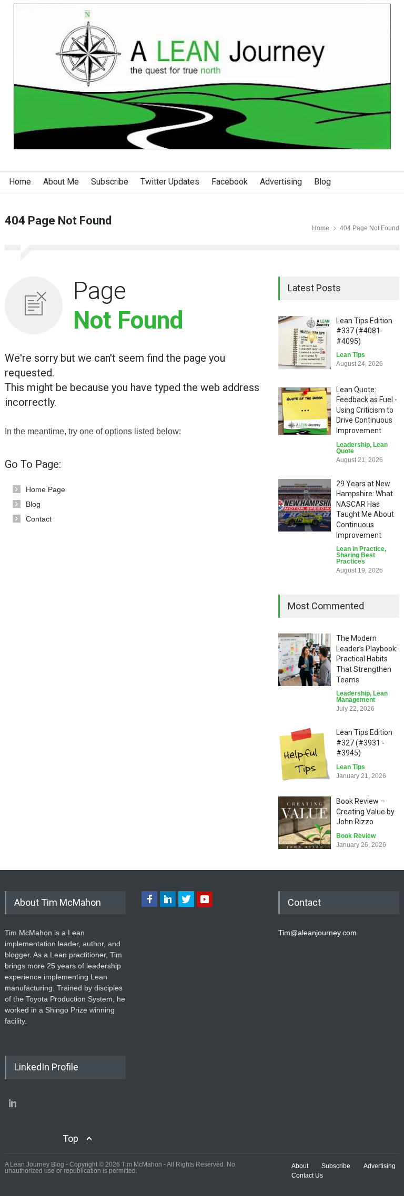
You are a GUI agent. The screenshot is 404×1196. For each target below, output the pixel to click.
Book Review (356, 836)
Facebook (229, 182)
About (299, 1166)
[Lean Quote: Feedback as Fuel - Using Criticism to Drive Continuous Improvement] (304, 411)
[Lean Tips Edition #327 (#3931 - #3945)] (304, 754)
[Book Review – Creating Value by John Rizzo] (304, 822)
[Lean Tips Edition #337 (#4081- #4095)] (304, 342)
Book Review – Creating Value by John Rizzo (365, 811)
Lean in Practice (360, 549)
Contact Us (307, 1175)
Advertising (281, 182)
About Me (61, 182)
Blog (322, 182)
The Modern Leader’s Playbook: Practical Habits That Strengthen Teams (367, 658)
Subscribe (109, 182)
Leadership (353, 444)
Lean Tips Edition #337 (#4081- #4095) (364, 330)
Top (70, 1138)
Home (20, 182)
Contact (39, 519)
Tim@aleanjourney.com (317, 932)
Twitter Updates (169, 182)
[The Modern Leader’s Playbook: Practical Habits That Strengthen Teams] (304, 659)
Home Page (45, 489)
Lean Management (362, 696)
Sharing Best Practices (355, 558)
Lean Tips (350, 355)
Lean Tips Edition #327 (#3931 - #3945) (364, 742)
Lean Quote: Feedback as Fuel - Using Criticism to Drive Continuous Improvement (366, 410)
